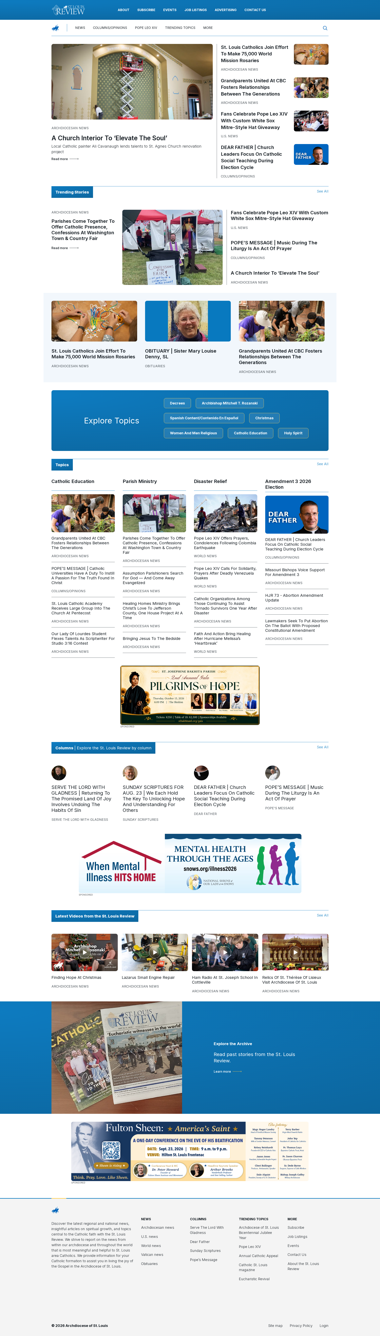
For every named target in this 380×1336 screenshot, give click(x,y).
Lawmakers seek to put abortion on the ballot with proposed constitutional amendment (296, 626)
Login (324, 1326)
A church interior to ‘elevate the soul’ (109, 138)
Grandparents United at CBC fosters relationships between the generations (253, 87)
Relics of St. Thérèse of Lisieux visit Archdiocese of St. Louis (291, 980)
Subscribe (146, 10)
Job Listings (195, 10)
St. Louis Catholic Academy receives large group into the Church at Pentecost (80, 608)
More (208, 28)
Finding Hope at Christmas (76, 977)
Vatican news (152, 1254)
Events (170, 10)
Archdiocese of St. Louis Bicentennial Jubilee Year (259, 1232)
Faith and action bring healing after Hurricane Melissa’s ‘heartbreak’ (222, 638)
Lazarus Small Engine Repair (148, 977)
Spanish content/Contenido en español (204, 418)
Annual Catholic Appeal (258, 1256)
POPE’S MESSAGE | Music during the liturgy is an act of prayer (274, 245)
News (80, 28)
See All (323, 191)
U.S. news (229, 136)
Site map (275, 1326)
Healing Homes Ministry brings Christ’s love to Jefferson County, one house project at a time (153, 610)
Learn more (222, 1071)
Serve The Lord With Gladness (79, 820)
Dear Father (205, 814)
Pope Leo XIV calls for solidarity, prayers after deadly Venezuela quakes (225, 573)
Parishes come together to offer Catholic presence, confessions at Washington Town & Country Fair (83, 229)
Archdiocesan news (70, 128)
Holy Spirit (293, 433)
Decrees (177, 403)
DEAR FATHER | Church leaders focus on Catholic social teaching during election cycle (295, 544)
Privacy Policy (301, 1326)
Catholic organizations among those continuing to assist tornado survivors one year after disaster (225, 605)
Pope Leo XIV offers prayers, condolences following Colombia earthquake (225, 543)
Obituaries (155, 366)
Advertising (226, 10)
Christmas (264, 418)
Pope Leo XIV (146, 28)
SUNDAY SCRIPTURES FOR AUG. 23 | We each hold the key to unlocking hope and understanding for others (154, 798)
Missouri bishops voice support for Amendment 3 (295, 572)
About (123, 10)
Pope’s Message (203, 1260)
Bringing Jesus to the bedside (151, 638)
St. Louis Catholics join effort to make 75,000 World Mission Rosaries (254, 53)
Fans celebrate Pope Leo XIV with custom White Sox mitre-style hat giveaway (254, 120)
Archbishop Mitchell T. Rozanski (230, 403)
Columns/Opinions (110, 28)
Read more (59, 159)
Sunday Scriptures (140, 820)
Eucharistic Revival (254, 1279)
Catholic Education (250, 433)
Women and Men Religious (193, 433)
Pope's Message (279, 808)
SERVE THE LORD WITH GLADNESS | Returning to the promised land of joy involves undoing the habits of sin (81, 798)
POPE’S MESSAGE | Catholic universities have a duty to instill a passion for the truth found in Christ (82, 575)
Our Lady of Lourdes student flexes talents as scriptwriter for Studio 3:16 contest (83, 638)
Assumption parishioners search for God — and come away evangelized (153, 578)
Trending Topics (180, 28)
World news (205, 556)
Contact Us (255, 10)
